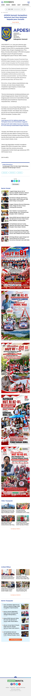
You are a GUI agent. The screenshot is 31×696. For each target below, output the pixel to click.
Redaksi (7, 687)
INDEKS (14, 5)
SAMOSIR (20, 172)
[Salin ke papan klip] (19, 181)
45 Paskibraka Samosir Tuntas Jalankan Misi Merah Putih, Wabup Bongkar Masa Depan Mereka (11, 633)
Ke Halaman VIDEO (15, 528)
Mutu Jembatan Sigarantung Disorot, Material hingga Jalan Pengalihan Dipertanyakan (12, 606)
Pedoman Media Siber (20, 687)
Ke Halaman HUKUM (15, 595)
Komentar (16, 184)
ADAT (18, 5)
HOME (3, 5)
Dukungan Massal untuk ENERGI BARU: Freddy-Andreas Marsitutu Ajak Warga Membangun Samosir (8, 523)
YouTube (20, 686)
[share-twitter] (14, 181)
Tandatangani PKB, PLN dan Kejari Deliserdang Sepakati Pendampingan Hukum (15, 166)
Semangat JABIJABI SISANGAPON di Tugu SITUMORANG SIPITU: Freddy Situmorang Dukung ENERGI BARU (22, 511)
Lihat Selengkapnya (15, 639)
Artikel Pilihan (6, 567)
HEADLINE (5, 172)
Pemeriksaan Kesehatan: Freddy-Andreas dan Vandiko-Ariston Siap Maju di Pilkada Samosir (22, 523)
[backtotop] (15, 677)
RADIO (8, 5)
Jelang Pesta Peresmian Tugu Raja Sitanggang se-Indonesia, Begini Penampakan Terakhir (7, 511)
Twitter (17, 686)
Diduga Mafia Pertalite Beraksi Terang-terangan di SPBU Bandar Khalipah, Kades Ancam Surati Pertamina (7, 590)
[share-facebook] (12, 181)
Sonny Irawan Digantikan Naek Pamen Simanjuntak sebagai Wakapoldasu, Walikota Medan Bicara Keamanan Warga (11, 613)
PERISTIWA (12, 172)
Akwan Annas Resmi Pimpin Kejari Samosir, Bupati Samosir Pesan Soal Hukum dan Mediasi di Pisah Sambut (11, 626)
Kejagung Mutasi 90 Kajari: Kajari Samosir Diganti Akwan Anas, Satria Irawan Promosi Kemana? (7, 577)
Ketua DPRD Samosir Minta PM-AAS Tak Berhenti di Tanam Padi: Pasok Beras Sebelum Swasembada (11, 620)
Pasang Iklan (12, 687)
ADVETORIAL (25, 5)
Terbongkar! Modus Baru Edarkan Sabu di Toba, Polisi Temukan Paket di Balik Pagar (22, 577)
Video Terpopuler (7, 501)
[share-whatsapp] (17, 181)
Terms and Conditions (15, 689)
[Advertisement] (15, 547)
